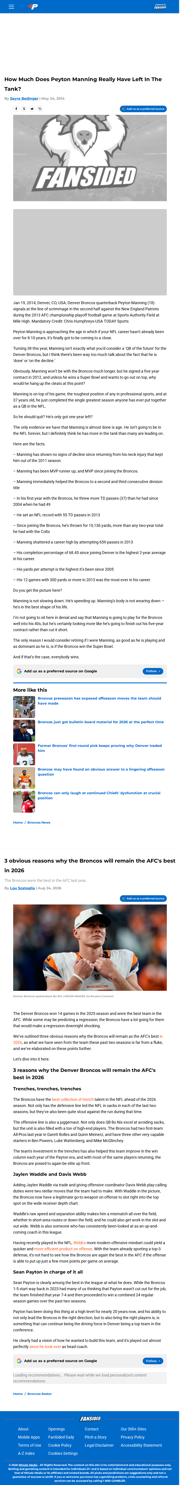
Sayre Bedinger (24, 98)
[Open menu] (11, 6)
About (23, 1429)
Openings (56, 1429)
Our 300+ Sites (133, 1429)
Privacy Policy (133, 1437)
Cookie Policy (60, 1445)
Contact (92, 1429)
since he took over (45, 1346)
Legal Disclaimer (99, 1445)
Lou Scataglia (22, 888)
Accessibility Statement (141, 1445)
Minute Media (28, 1465)
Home (18, 822)
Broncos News (38, 822)
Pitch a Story (96, 1437)
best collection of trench (73, 1099)
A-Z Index (26, 1453)
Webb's (79, 1242)
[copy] (40, 109)
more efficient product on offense (63, 1249)
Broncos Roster (39, 1394)
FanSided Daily (61, 1437)
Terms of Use (29, 1445)
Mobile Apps (29, 1437)
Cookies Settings (63, 1453)
